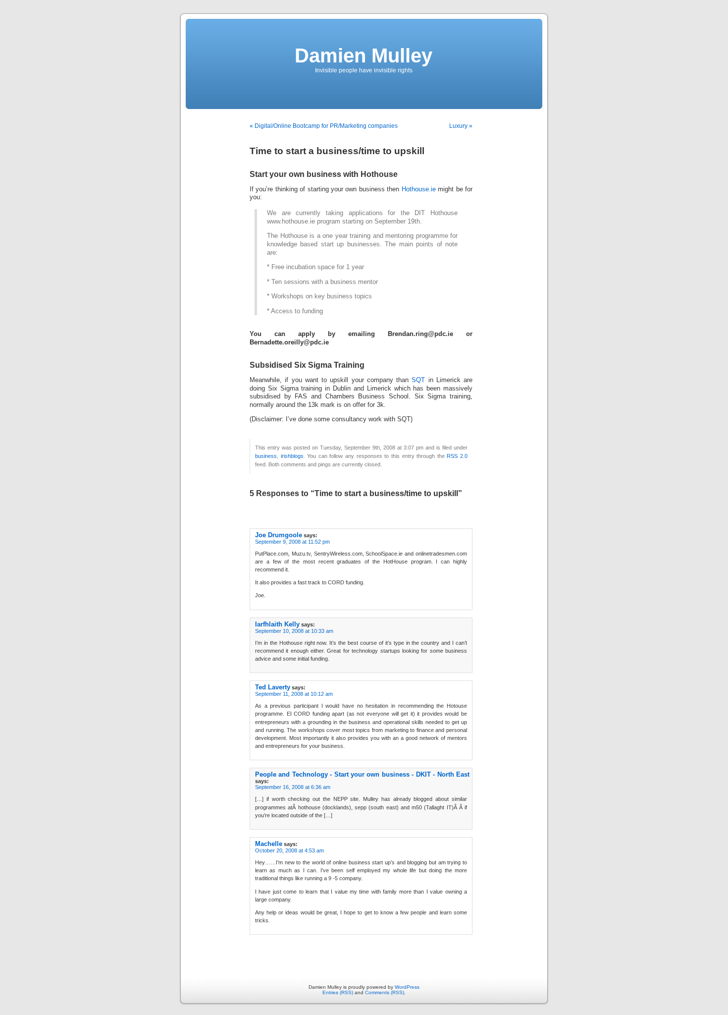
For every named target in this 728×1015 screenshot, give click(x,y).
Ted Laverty (272, 687)
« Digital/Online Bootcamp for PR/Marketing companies (324, 125)
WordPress (407, 987)
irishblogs (292, 456)
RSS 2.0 (457, 456)
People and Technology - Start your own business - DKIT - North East (362, 774)
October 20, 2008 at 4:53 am (289, 850)
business (266, 456)
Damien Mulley (363, 55)
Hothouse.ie (419, 189)
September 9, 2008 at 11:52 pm (292, 542)
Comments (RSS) (384, 992)
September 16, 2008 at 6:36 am (292, 787)
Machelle (268, 843)
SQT (418, 380)
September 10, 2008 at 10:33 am (294, 631)
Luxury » (460, 125)
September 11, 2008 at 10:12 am (294, 694)
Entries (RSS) (337, 992)
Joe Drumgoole (278, 535)
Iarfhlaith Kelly (277, 624)
